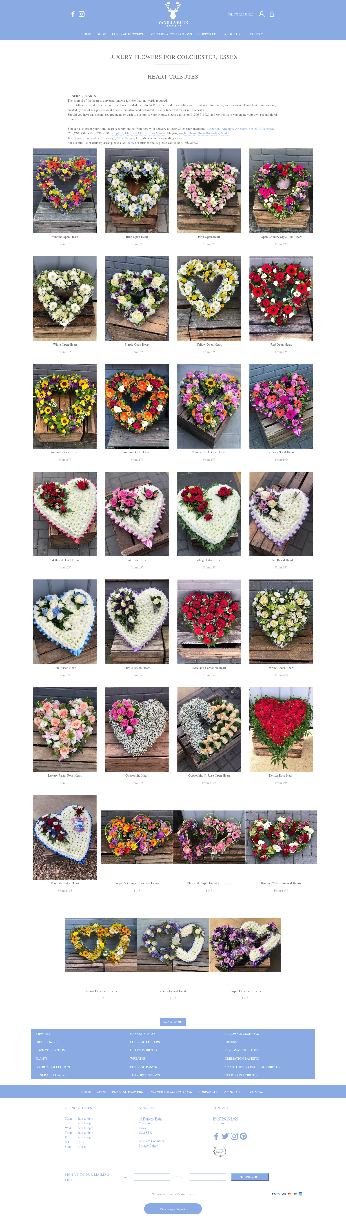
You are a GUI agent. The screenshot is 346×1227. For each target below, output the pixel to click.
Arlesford (241, 128)
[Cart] (274, 14)
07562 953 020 (243, 14)
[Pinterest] (243, 1137)
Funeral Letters (145, 1042)
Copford (117, 133)
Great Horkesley (208, 133)
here (130, 142)
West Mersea (125, 138)
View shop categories (174, 1209)
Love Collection (50, 1050)
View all (43, 1033)
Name (124, 1177)
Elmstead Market (136, 133)
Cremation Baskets (242, 1058)
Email (179, 1177)
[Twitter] (225, 1137)
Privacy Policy (148, 1145)
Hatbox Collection (53, 1066)
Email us (218, 1123)
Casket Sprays (143, 1033)
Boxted (253, 128)
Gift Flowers (47, 1042)
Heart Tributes (143, 1050)
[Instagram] (81, 14)
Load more (173, 1021)
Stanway (79, 138)
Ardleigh (227, 128)
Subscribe (250, 1177)
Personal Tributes (241, 1050)
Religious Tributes (241, 1075)
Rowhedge (108, 138)
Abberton (213, 128)
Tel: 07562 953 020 (225, 1118)
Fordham (190, 133)
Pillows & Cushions (242, 1033)
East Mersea (157, 133)
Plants (42, 1058)
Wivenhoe (93, 138)
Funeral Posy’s (143, 1066)
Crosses (232, 1042)
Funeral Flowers (51, 1075)
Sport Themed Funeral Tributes (253, 1066)
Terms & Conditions (152, 1141)
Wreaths (138, 1058)
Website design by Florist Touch (173, 1194)
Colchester (266, 128)
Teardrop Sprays (145, 1075)
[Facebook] (73, 14)
